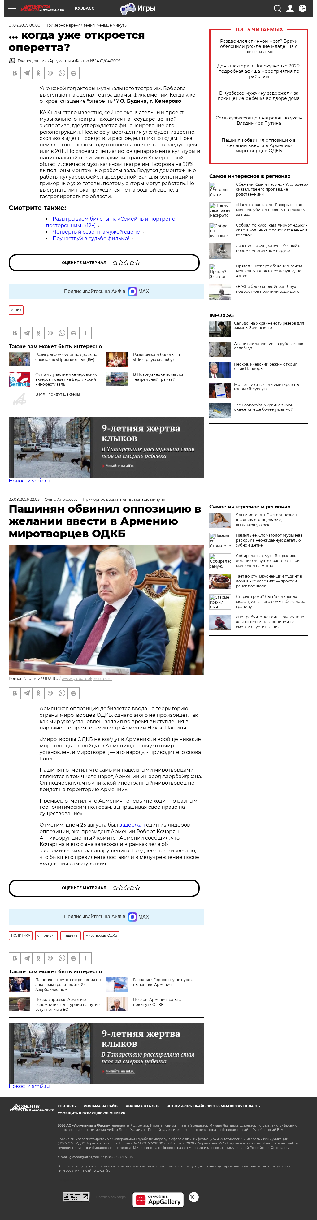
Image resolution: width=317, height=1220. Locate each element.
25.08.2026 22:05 (24, 499)
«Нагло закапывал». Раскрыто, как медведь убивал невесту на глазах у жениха (270, 209)
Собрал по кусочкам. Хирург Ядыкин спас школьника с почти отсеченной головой (272, 230)
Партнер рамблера (111, 1197)
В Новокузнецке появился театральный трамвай (158, 377)
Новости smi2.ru (29, 481)
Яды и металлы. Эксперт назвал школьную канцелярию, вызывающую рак (266, 520)
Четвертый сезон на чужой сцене (96, 232)
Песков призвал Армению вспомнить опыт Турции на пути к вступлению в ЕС (68, 1004)
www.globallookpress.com (87, 678)
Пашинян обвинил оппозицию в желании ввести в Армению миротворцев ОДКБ (259, 146)
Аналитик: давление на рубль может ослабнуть (269, 346)
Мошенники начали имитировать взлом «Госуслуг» (266, 387)
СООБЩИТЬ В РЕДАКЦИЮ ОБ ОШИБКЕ (91, 1113)
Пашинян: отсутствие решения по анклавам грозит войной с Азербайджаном (68, 984)
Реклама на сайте (101, 1106)
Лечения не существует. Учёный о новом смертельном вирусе (268, 248)
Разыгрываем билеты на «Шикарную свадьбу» (156, 357)
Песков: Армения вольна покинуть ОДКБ (157, 1002)
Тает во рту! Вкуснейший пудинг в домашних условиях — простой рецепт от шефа (269, 581)
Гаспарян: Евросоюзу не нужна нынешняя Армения (163, 982)
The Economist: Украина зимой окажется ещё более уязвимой (263, 407)
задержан (132, 825)
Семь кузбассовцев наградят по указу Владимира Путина (259, 120)
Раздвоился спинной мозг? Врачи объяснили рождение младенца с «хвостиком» (259, 46)
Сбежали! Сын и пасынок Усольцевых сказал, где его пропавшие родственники (272, 189)
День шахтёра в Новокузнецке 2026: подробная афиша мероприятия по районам (258, 71)
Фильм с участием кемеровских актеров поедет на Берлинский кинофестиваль (66, 379)
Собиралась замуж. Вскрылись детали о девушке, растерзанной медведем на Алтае (268, 560)
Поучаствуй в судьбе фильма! (91, 238)
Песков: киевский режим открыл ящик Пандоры (265, 366)
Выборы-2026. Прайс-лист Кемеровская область (213, 1106)
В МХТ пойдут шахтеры (57, 394)
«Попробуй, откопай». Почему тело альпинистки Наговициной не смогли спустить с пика (270, 622)
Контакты (67, 1106)
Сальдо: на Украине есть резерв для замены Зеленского (269, 325)
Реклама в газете (142, 1106)
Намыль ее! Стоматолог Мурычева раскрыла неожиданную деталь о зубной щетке (269, 540)
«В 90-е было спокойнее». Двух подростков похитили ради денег (268, 289)
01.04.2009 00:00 (24, 25)
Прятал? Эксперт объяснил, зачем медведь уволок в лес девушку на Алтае (269, 271)
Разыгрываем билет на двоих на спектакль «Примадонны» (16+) (66, 357)
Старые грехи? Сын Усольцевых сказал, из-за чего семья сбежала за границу (270, 601)
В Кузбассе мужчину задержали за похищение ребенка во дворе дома (259, 96)
